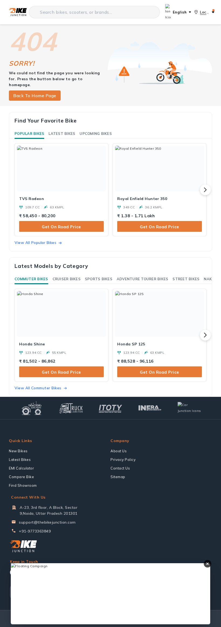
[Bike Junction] (18, 12)
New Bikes (18, 451)
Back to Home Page (34, 95)
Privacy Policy (123, 459)
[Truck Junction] (71, 408)
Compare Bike (21, 477)
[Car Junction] (189, 408)
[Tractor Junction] (31, 408)
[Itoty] (110, 408)
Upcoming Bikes (96, 133)
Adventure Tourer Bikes (142, 279)
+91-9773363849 (35, 531)
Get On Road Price (61, 226)
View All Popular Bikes (35, 242)
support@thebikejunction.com (47, 522)
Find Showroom (23, 485)
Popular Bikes (29, 133)
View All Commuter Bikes (38, 388)
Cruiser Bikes (67, 279)
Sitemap (117, 477)
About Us (118, 451)
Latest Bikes (62, 133)
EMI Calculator (21, 468)
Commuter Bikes (31, 279)
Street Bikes (185, 279)
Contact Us (120, 468)
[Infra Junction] (150, 408)
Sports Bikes (98, 279)
